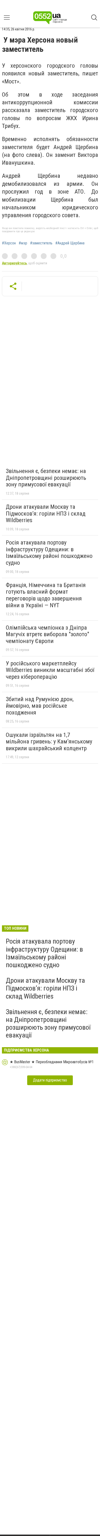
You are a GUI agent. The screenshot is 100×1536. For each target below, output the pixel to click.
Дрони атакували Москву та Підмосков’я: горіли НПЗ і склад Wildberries (45, 513)
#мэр (23, 243)
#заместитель (41, 243)
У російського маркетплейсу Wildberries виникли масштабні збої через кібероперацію (50, 670)
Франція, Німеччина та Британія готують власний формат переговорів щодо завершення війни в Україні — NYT (46, 595)
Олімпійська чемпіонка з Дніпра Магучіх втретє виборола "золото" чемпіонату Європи (47, 634)
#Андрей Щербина (69, 243)
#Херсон (9, 243)
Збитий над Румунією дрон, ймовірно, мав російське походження (40, 706)
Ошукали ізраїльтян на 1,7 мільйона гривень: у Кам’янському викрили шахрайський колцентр (49, 742)
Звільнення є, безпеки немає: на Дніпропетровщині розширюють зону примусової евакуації (46, 478)
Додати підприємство (50, 1080)
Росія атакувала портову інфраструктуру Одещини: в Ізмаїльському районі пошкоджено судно (49, 552)
